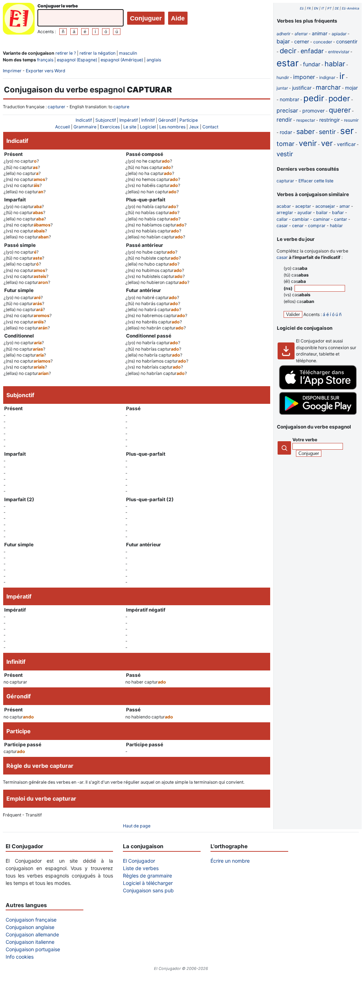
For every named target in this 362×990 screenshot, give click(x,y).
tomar (286, 143)
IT (322, 8)
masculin (128, 53)
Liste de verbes (141, 868)
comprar (317, 225)
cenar (298, 225)
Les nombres (172, 126)
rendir (284, 119)
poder (339, 98)
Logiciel (148, 126)
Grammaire (84, 126)
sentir (327, 131)
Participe (188, 120)
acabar (284, 206)
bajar (283, 41)
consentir (346, 41)
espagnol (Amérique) (122, 59)
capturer (56, 106)
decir (288, 51)
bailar (322, 212)
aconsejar (325, 206)
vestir (285, 154)
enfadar (312, 51)
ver (327, 143)
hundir (283, 77)
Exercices (110, 126)
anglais (154, 59)
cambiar (300, 219)
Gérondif (167, 120)
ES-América (350, 8)
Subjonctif (105, 120)
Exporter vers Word (45, 70)
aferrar (301, 33)
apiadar (339, 33)
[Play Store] (318, 413)
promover (313, 111)
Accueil (62, 126)
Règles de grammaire (147, 876)
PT (329, 8)
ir (342, 76)
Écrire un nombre (230, 861)
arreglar (285, 212)
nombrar (289, 99)
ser (347, 130)
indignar (327, 77)
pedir (313, 98)
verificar (346, 144)
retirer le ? (65, 53)
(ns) (288, 288)
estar (288, 62)
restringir (329, 120)
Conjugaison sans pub (148, 890)
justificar (301, 88)
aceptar (303, 206)
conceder (322, 41)
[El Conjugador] (19, 19)
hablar (335, 64)
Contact (210, 126)
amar (344, 206)
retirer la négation (97, 53)
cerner (301, 41)
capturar (285, 180)
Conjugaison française (31, 920)
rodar (286, 132)
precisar (287, 110)
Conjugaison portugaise (33, 949)
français (45, 59)
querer (340, 110)
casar (282, 225)
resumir (351, 120)
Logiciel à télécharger (148, 883)
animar (319, 33)
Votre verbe (304, 439)
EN (316, 8)
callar (282, 219)
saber (305, 131)
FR (309, 8)
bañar (338, 212)
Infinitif (148, 120)
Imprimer (12, 70)
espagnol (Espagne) (77, 59)
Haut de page (136, 825)
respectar (305, 120)
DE (337, 8)
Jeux (194, 126)
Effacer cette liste (315, 180)
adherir (283, 33)
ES (302, 8)
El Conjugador (139, 861)
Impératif (128, 120)
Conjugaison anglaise (30, 927)
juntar (282, 88)
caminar (321, 219)
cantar (340, 219)
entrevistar (338, 51)
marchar (328, 87)
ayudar (304, 212)
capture (121, 106)
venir (308, 143)
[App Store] (318, 388)
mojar (351, 88)
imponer (304, 76)
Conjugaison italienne (30, 942)
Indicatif (84, 120)
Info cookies (20, 957)
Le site (129, 126)
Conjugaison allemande (32, 934)
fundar (311, 64)
